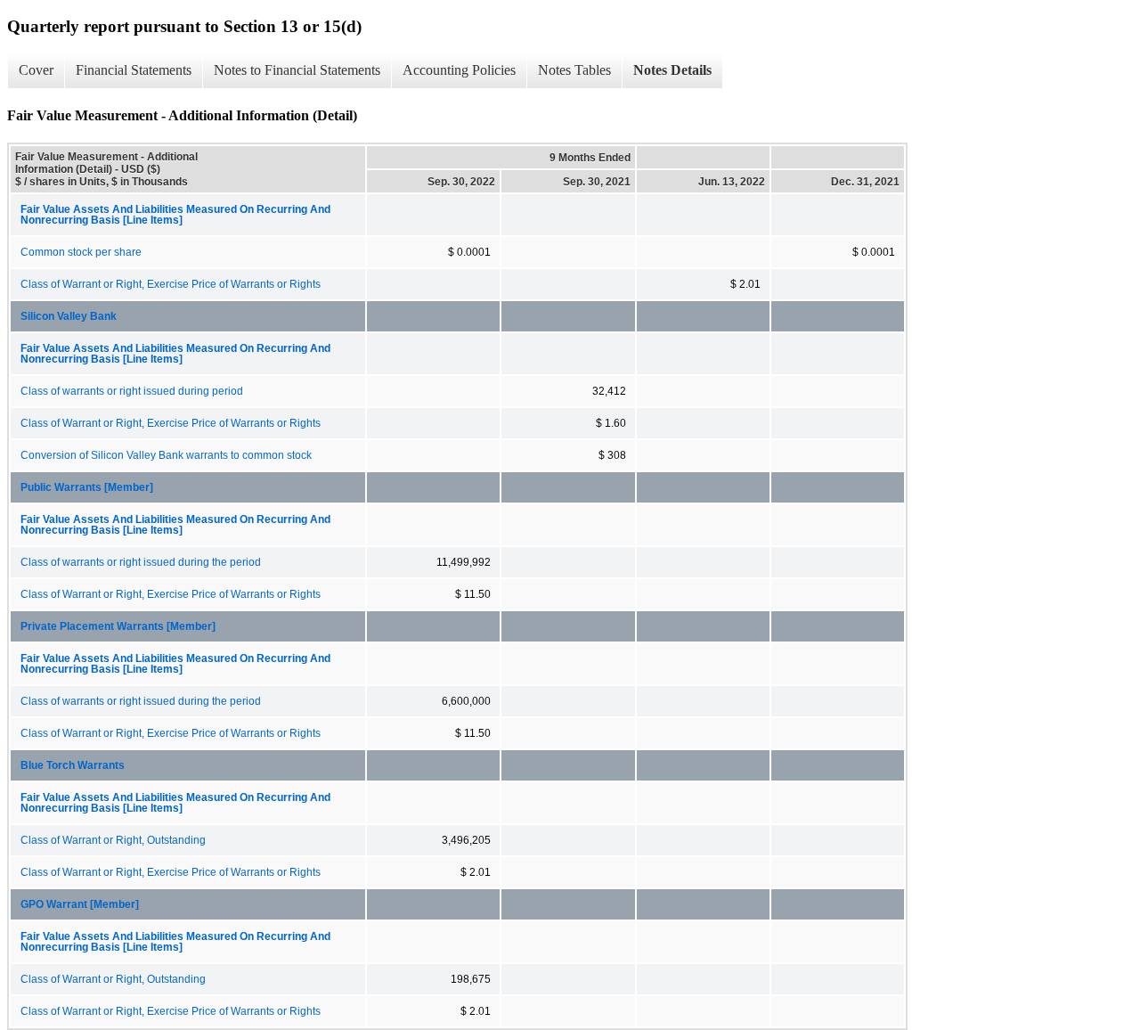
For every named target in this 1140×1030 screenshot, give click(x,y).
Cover (36, 70)
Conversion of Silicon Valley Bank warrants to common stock (166, 455)
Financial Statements (133, 70)
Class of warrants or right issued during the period (140, 562)
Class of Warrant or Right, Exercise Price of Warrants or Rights (170, 284)
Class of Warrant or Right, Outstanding (113, 840)
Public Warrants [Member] (86, 487)
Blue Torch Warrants (72, 765)
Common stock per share (81, 252)
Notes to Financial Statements (297, 70)
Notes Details (672, 70)
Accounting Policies (459, 70)
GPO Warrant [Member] (79, 904)
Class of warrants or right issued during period (131, 391)
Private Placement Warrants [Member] (118, 626)
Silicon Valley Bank (68, 316)
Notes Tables (574, 70)
